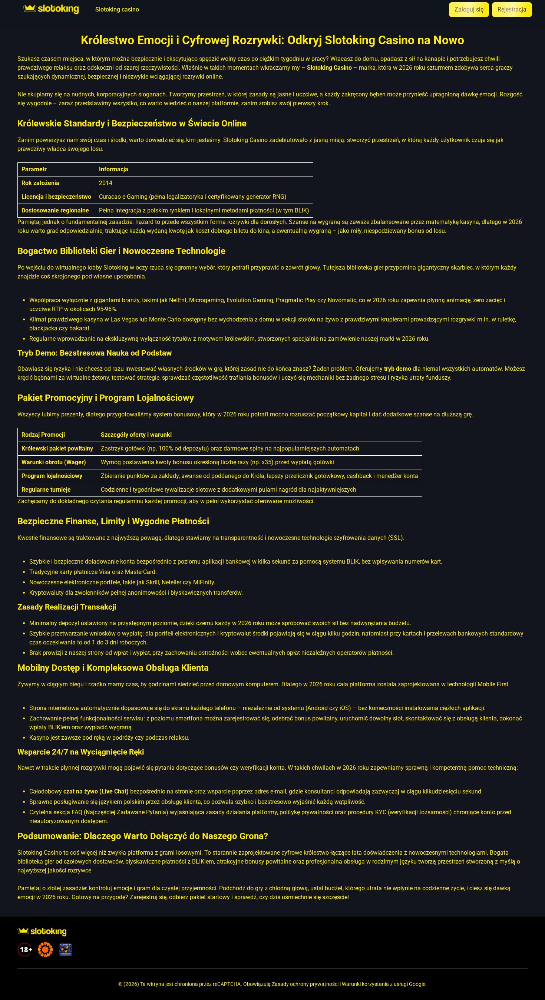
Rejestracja (512, 9)
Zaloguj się (469, 9)
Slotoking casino (117, 10)
